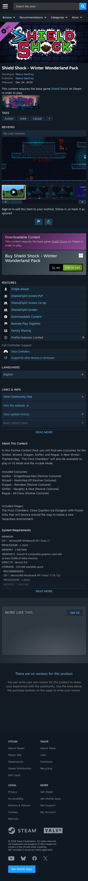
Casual (37, 118)
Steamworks (15, 761)
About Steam (16, 748)
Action (9, 118)
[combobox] (46, 6)
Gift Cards (14, 775)
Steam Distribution (19, 768)
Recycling (46, 768)
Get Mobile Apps (21, 869)
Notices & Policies (19, 805)
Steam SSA (14, 755)
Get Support (47, 805)
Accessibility (15, 798)
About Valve (47, 748)
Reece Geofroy (25, 74)
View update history (16, 414)
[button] (9, 17)
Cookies (13, 812)
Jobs (43, 755)
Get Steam (46, 791)
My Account (48, 812)
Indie (23, 118)
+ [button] (49, 118)
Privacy (12, 791)
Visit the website (14, 405)
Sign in (6, 209)
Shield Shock (59, 88)
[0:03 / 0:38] (44, 160)
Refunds (13, 818)
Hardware (46, 761)
